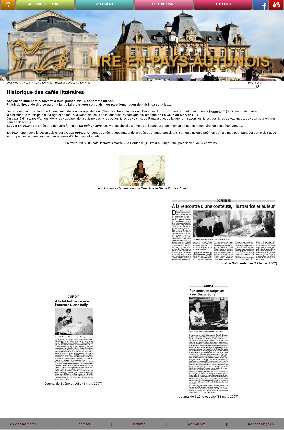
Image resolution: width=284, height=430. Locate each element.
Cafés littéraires (43, 82)
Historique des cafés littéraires (72, 82)
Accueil (27, 82)
